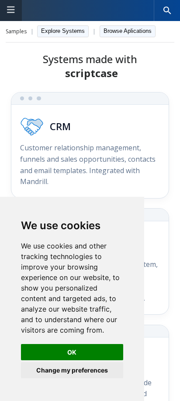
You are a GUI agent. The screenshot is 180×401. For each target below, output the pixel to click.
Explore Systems (63, 31)
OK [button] (71, 352)
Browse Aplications (128, 31)
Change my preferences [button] (72, 370)
